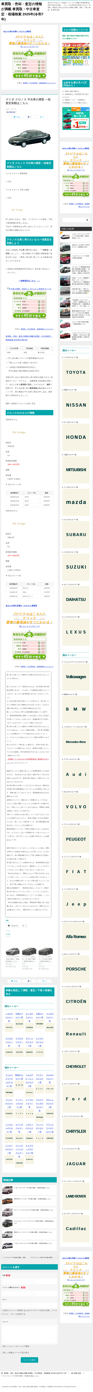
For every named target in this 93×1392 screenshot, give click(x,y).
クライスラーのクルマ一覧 (50, 1128)
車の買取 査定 (11, 112)
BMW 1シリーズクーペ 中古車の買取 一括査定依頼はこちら (33, 1232)
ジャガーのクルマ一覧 (9, 1149)
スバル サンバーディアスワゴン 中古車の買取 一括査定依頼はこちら (34, 1222)
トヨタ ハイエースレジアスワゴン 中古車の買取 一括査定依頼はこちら (81, 236)
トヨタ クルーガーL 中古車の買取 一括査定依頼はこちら (32, 1188)
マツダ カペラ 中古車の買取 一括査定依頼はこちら (16, 1257)
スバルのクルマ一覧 (9, 1042)
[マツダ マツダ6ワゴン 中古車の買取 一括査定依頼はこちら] (46, 951)
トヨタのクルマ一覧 (9, 1017)
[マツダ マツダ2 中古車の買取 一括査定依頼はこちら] (13, 951)
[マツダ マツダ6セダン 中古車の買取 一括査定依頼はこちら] (29, 951)
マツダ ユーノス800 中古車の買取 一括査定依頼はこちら (44, 1257)
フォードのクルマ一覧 (39, 1128)
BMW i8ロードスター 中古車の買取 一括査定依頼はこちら (32, 1199)
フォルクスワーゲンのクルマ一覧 (9, 1080)
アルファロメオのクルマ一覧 (39, 1105)
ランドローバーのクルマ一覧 (19, 1151)
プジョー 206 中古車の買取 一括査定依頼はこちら (80, 323)
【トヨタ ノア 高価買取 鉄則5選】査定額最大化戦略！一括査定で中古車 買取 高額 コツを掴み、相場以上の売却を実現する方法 (81, 270)
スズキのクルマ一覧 (19, 1042)
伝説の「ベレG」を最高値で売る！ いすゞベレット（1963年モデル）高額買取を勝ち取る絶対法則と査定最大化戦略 (81, 281)
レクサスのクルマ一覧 (39, 1042)
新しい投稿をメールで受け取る (16, 1353)
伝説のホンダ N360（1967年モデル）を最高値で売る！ (81, 246)
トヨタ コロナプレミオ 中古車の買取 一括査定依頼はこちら (33, 1243)
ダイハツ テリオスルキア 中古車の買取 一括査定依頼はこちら (33, 1210)
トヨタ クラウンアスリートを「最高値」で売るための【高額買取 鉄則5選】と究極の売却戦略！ (81, 336)
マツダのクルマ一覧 (50, 1017)
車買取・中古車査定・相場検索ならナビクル (39, 83)
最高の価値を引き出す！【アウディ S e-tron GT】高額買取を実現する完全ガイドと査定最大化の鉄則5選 (81, 314)
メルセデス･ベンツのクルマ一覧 (29, 1080)
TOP (35, 1373)
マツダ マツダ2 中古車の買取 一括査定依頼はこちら (12, 959)
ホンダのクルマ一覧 (29, 1017)
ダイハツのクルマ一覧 (29, 1042)
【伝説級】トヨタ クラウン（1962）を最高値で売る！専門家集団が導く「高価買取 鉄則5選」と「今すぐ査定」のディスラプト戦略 (81, 303)
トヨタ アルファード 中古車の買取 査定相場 (80, 257)
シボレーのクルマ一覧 (29, 1128)
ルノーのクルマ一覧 (19, 1128)
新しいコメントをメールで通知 (16, 1346)
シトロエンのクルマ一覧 (9, 1128)
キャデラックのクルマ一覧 (29, 1149)
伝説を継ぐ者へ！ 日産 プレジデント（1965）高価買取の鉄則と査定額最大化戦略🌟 (81, 291)
